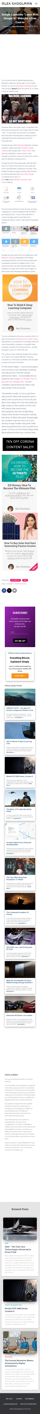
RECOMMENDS (29, 1399)
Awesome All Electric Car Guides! (19, 1015)
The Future (8, 1357)
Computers (10, 584)
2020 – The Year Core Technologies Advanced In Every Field (18, 1249)
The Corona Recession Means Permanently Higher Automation (19, 1363)
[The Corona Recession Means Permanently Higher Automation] (20, 1342)
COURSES (19, 1399)
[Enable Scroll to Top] (36, 1409)
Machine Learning (8, 258)
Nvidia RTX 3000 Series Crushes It (19, 776)
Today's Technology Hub (13, 1305)
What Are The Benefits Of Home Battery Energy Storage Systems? (19, 982)
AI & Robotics (16, 580)
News (25, 580)
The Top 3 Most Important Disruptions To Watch (16, 878)
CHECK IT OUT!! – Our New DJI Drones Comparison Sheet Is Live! (19, 709)
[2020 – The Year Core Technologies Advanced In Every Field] (20, 1228)
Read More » (19, 717)
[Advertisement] (20, 55)
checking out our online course (26, 339)
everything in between (23, 86)
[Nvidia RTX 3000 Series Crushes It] (20, 1290)
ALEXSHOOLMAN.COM (10, 1404)
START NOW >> (20, 676)
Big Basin (20, 145)
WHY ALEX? (9, 1399)
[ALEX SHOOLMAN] (18, 3)
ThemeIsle (27, 1409)
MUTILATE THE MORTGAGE (28, 1404)
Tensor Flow (26, 151)
